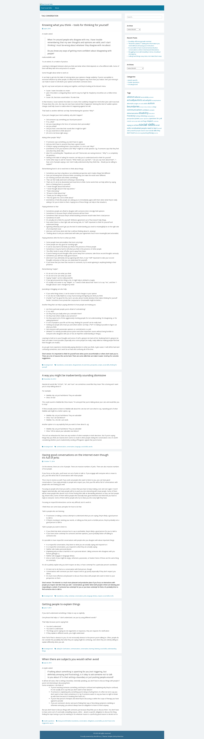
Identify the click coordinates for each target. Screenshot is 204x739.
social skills (106, 365)
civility (66, 596)
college (154, 107)
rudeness (155, 121)
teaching (145, 133)
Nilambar (120, 736)
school (136, 125)
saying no (130, 125)
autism (151, 103)
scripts (100, 365)
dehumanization (132, 113)
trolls (111, 596)
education (152, 113)
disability (144, 112)
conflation (145, 110)
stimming (139, 133)
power (137, 118)
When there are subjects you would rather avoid (70, 659)
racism (129, 121)
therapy (151, 133)
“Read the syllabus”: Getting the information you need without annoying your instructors (144, 45)
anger (136, 103)
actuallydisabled (156, 100)
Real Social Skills (46, 8)
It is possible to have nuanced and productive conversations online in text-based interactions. (143, 49)
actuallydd (146, 100)
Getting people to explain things (61, 604)
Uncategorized (48, 365)
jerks (85, 596)
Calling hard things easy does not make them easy (145, 56)
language (78, 447)
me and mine (86, 365)
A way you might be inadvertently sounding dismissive (74, 375)
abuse (138, 97)
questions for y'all (155, 118)
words (90, 447)
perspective (93, 365)
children (149, 107)
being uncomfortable (64, 721)
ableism (131, 96)
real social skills (135, 121)
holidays (138, 116)
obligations (91, 721)
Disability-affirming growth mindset (139, 41)
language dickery (92, 596)
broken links (143, 107)
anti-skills (141, 103)
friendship (131, 116)
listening (97, 649)
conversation (68, 365)
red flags (144, 121)
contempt (71, 596)
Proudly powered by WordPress (90, 736)
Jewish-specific (132, 80)
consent (151, 110)
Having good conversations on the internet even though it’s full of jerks (75, 456)
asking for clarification (63, 649)
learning (91, 649)
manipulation (151, 116)
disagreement (77, 365)
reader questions (49, 721)
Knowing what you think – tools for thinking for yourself (75, 25)
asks (145, 103)
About (57, 8)
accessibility (145, 97)
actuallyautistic (134, 100)
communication (61, 447)
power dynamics (144, 118)
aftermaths (130, 103)
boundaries (60, 365)
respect (100, 596)
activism (151, 97)
